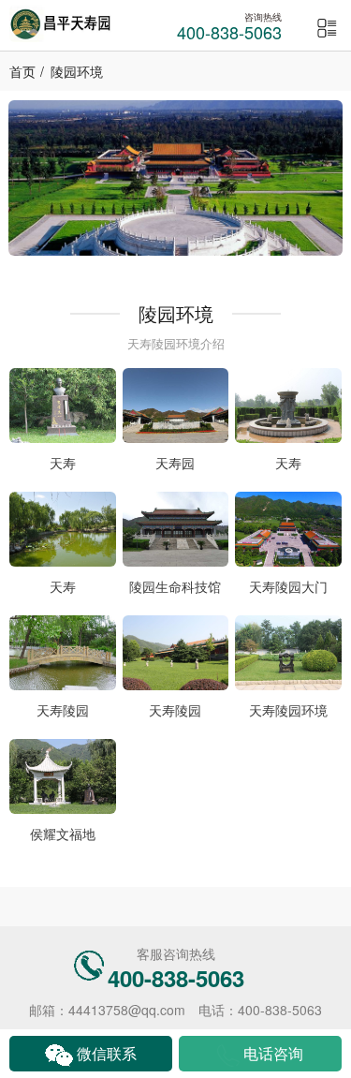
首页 (22, 71)
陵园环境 (77, 71)
